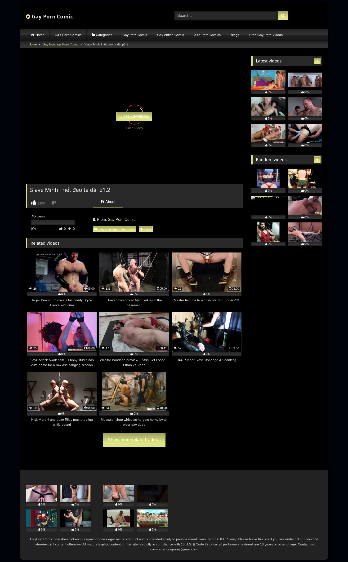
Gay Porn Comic (51, 16)
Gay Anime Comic (170, 35)
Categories (104, 35)
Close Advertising (134, 116)
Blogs (235, 35)
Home (40, 35)
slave (147, 229)
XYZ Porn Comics (207, 35)
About (110, 202)
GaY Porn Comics (68, 35)
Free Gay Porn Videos (266, 35)
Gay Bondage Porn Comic (60, 44)
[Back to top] (333, 548)
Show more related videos (134, 439)
